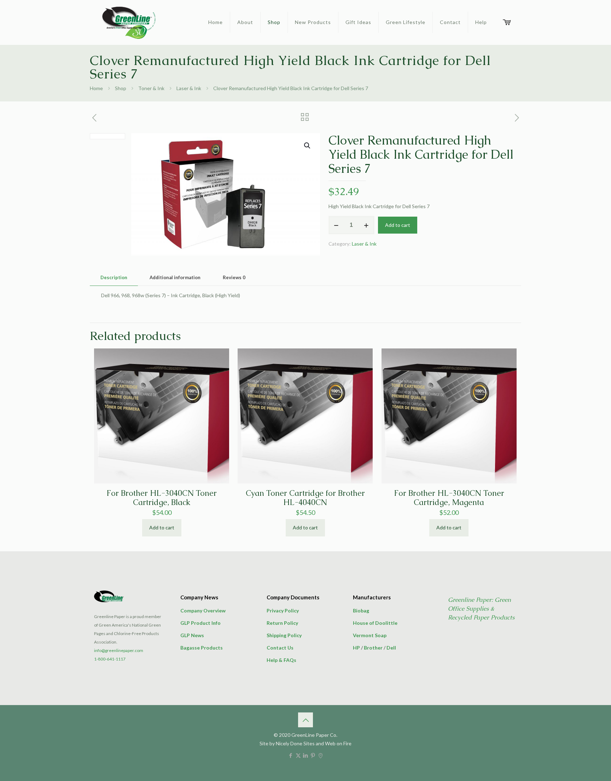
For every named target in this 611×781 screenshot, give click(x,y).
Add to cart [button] (161, 527)
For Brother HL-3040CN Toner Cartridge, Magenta (449, 497)
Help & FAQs (281, 660)
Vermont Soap (369, 635)
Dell (391, 648)
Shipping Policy (284, 635)
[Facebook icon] (290, 755)
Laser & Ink (188, 88)
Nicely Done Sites (295, 743)
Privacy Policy (283, 610)
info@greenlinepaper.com (118, 650)
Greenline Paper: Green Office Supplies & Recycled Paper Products (481, 608)
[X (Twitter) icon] (298, 755)
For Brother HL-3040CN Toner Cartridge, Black (161, 497)
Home (96, 88)
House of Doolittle (375, 623)
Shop (120, 88)
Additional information (175, 277)
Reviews (234, 277)
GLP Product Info (200, 623)
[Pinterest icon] (313, 755)
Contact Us (280, 648)
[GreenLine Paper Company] (128, 22)
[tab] (114, 278)
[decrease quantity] (336, 225)
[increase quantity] (366, 225)
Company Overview (203, 610)
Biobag (361, 610)
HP (356, 648)
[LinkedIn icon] (305, 755)
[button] (308, 146)
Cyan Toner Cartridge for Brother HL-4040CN (305, 497)
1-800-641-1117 (110, 659)
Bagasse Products (201, 648)
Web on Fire (338, 743)
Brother (373, 648)
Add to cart (397, 225)
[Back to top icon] (305, 719)
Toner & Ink (151, 88)
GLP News (192, 635)
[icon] (320, 755)
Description (113, 277)
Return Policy (282, 623)
